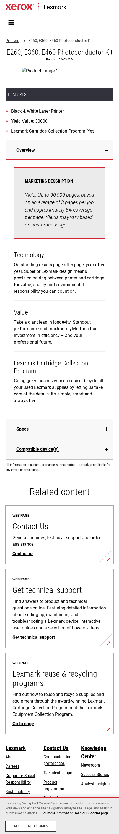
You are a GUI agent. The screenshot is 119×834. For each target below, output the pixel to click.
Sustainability (18, 791)
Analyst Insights (95, 784)
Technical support (59, 772)
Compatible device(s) (37, 449)
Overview (25, 150)
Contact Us (56, 748)
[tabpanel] (59, 289)
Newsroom (90, 765)
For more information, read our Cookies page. (75, 813)
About (11, 756)
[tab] (59, 150)
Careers (12, 766)
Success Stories (95, 774)
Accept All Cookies (31, 826)
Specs (22, 429)
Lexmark (16, 748)
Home (70, 7)
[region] (59, 815)
